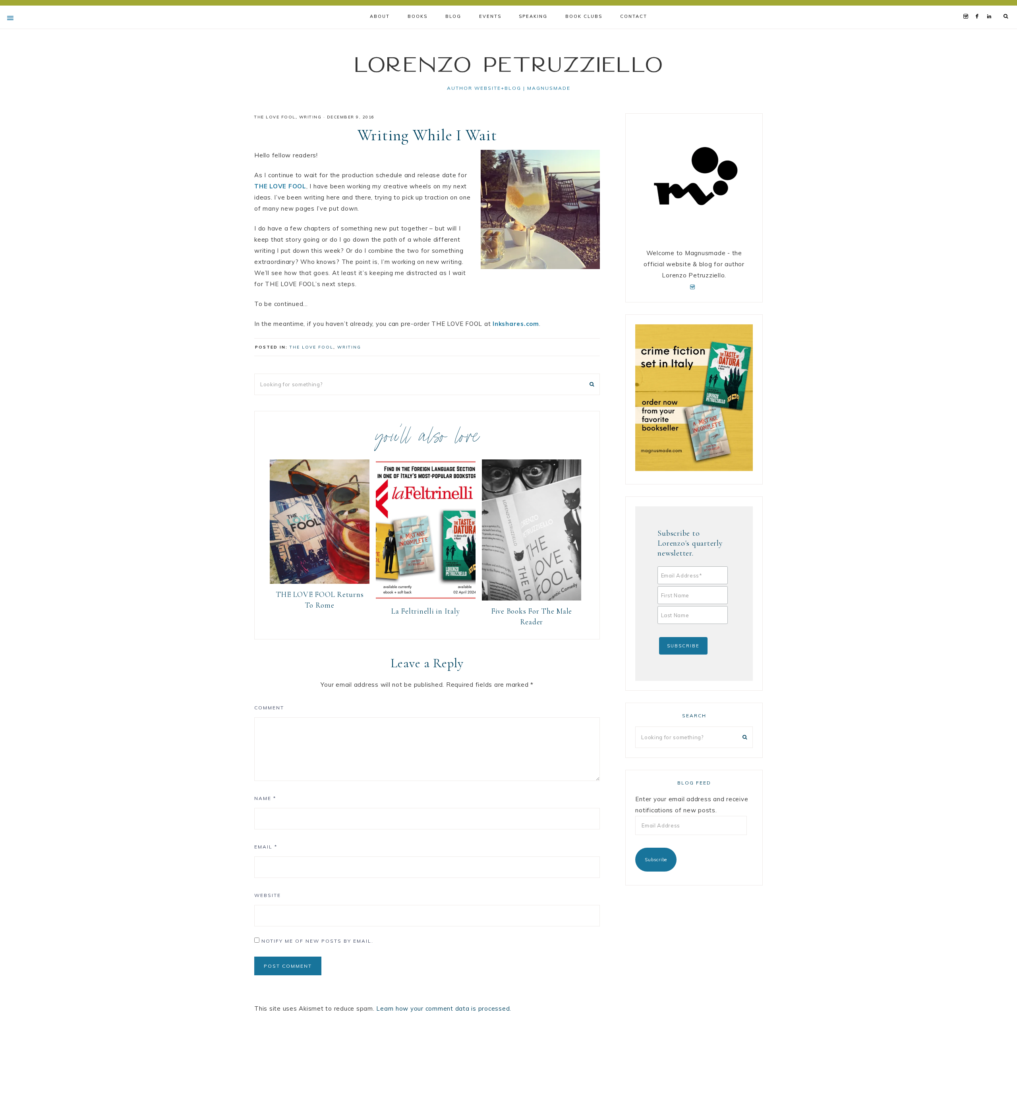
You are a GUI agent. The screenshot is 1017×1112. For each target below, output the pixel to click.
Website (267, 895)
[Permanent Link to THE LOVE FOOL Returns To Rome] (319, 581)
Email (265, 847)
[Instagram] (967, 6)
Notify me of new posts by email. (317, 941)
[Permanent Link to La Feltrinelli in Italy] (426, 598)
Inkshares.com (516, 323)
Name (265, 798)
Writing (310, 117)
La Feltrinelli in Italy (425, 611)
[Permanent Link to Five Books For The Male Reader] (532, 598)
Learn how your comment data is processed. (443, 1008)
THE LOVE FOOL (280, 186)
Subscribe (656, 859)
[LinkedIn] (991, 6)
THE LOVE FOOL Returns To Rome (320, 600)
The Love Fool (275, 117)
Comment (269, 708)
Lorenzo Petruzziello (508, 63)
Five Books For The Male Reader (531, 616)
